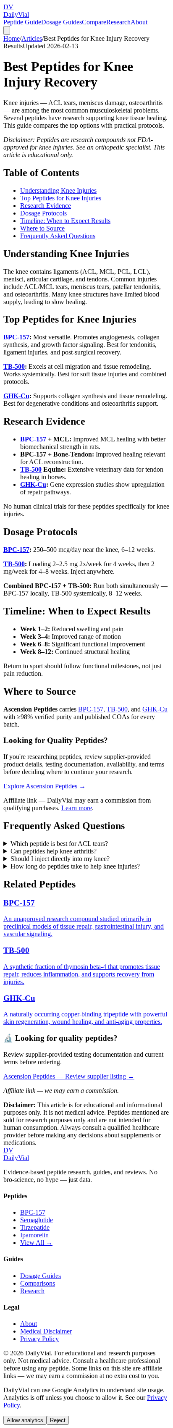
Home (11, 38)
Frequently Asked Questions (57, 235)
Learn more (76, 807)
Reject (58, 1420)
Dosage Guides (61, 22)
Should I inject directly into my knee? (60, 858)
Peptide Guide (22, 22)
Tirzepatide (35, 1227)
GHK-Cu (16, 395)
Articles (31, 38)
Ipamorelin (34, 1235)
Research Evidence (45, 205)
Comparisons (37, 1283)
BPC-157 (16, 337)
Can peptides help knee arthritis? (53, 851)
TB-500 (14, 366)
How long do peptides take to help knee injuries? (75, 866)
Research (118, 22)
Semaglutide (36, 1219)
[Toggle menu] (6, 30)
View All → (36, 1242)
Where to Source (42, 228)
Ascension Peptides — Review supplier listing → (68, 1076)
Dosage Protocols (43, 213)
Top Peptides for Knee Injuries (60, 198)
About (139, 22)
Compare (94, 22)
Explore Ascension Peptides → (44, 786)
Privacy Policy (39, 1338)
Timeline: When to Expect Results (65, 220)
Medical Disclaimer (46, 1331)
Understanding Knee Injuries (58, 190)
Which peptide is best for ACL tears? (59, 843)
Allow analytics (25, 1420)
